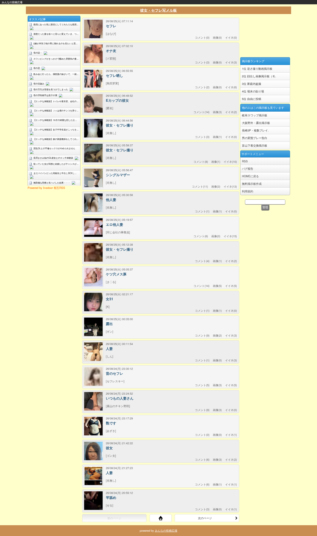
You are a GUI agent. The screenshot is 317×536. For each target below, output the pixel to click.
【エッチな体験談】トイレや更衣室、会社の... (55, 101)
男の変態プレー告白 (254, 138)
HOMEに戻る (250, 176)
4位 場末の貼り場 (253, 91)
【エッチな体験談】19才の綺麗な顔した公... (55, 120)
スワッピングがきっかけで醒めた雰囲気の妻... (55, 58)
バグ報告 (247, 168)
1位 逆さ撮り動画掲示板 (257, 68)
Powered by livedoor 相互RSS (46, 188)
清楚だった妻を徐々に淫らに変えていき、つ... (55, 33)
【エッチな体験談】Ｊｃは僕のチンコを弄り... (55, 110)
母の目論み (38, 83)
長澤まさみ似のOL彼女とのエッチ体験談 (53, 157)
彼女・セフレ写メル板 (158, 10)
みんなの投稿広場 (12, 2)
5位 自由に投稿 (251, 99)
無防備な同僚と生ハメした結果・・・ (51, 182)
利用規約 (247, 191)
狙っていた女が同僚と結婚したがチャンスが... (55, 163)
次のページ (205, 518)
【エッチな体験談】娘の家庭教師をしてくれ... (55, 139)
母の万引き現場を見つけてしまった (50, 89)
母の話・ (37, 52)
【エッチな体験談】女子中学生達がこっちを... (55, 129)
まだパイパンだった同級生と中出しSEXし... (55, 173)
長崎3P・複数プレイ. (255, 130)
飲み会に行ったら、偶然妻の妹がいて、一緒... (55, 74)
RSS (245, 161)
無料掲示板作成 (252, 184)
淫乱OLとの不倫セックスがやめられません (54, 148)
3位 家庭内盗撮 (251, 84)
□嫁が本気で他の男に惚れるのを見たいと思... (55, 43)
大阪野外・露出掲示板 (256, 123)
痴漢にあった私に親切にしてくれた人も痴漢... (55, 24)
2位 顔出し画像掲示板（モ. (259, 76)
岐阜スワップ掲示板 (254, 115)
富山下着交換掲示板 (254, 145)
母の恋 (36, 68)
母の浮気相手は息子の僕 (45, 95)
